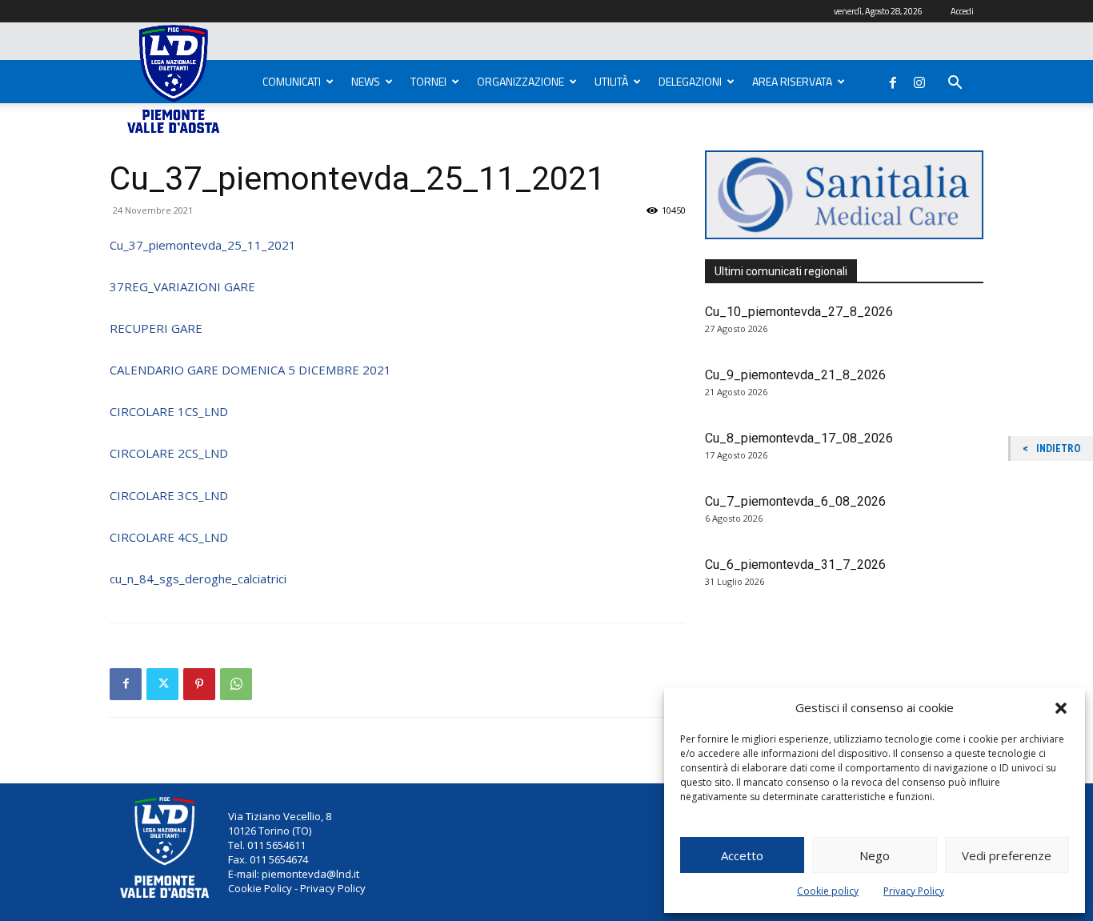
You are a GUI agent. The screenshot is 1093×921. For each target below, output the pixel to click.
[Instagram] (919, 79)
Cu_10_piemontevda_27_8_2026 (799, 311)
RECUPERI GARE (156, 328)
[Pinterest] (199, 684)
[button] (1061, 708)
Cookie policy (828, 891)
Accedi (962, 11)
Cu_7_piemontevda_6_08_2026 (795, 501)
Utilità (611, 81)
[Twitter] (162, 684)
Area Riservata (792, 81)
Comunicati (291, 81)
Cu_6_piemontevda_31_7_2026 (795, 564)
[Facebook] (893, 79)
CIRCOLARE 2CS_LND (169, 453)
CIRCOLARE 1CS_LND (169, 411)
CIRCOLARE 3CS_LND (169, 495)
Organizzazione (520, 81)
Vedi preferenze (1006, 855)
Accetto (742, 855)
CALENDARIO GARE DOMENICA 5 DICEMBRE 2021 (250, 370)
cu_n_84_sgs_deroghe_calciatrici (198, 579)
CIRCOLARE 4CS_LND (169, 537)
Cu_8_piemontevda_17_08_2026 (799, 438)
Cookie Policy (260, 888)
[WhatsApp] (236, 684)
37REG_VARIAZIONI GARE (182, 286)
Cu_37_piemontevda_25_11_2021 (203, 245)
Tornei (428, 81)
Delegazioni (690, 81)
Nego (874, 855)
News (365, 81)
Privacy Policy (913, 891)
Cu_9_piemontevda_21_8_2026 (795, 374)
